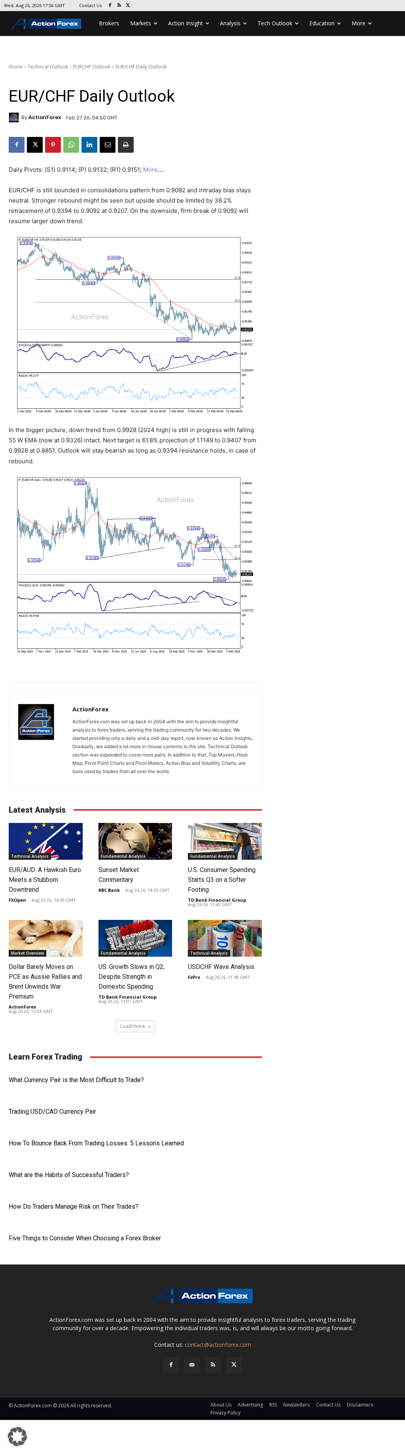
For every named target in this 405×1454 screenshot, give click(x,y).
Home (16, 66)
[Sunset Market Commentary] (135, 841)
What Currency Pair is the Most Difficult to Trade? (76, 1080)
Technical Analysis (30, 856)
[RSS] (119, 5)
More (150, 169)
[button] (17, 1436)
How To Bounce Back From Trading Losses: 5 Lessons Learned (96, 1143)
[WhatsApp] (71, 145)
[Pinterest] (53, 145)
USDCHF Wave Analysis (221, 967)
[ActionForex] (15, 117)
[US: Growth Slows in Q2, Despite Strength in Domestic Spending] (135, 938)
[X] (128, 5)
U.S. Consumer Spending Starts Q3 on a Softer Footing (221, 879)
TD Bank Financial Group (217, 900)
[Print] (126, 145)
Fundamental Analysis (123, 856)
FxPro (194, 977)
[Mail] (192, 1364)
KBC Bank (109, 890)
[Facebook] (110, 5)
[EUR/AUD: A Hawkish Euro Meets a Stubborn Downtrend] (46, 841)
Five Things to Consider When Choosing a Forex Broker (85, 1238)
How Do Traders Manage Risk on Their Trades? (73, 1206)
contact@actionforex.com (218, 1344)
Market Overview (27, 953)
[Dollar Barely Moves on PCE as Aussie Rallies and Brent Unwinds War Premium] (46, 938)
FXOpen (17, 900)
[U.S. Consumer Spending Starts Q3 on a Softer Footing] (225, 841)
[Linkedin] (89, 145)
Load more (132, 1026)
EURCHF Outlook (91, 66)
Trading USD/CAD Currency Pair (52, 1111)
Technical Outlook (48, 66)
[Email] (107, 145)
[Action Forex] (45, 23)
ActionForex (44, 117)
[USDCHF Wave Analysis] (225, 938)
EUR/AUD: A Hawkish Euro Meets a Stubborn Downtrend (45, 879)
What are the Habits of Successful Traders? (69, 1175)
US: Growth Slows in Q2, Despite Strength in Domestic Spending (131, 976)
